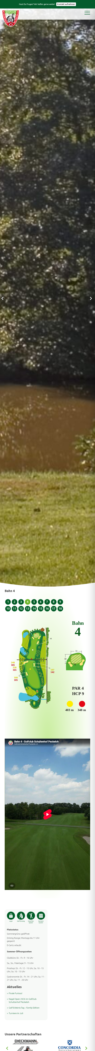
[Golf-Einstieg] (21, 916)
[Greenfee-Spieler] (31, 916)
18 (60, 608)
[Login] (11, 916)
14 (34, 608)
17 (53, 608)
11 (14, 608)
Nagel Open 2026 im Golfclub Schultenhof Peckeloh (22, 1000)
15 (40, 608)
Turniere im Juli (16, 1013)
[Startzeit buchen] (41, 916)
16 (47, 608)
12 (21, 608)
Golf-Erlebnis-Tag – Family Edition (24, 1007)
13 (27, 608)
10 (8, 608)
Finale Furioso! (15, 993)
